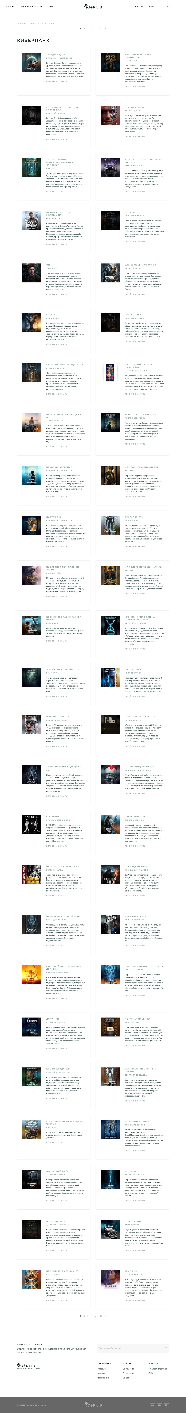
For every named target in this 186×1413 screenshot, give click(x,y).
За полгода (128, 1368)
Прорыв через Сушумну (62, 1271)
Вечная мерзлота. (58, 716)
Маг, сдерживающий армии (143, 567)
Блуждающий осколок (140, 265)
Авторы (153, 6)
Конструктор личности (140, 414)
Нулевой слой (55, 1221)
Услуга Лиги (133, 315)
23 (101, 28)
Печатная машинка (137, 1019)
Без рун (130, 212)
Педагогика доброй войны (64, 916)
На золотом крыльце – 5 (62, 866)
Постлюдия (54, 517)
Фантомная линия (137, 1121)
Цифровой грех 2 (136, 816)
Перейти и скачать (56, 81)
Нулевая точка (135, 107)
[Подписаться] (166, 1348)
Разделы (138, 6)
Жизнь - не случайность (62, 669)
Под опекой (133, 1221)
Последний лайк (57, 1171)
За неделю (128, 1373)
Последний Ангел (137, 866)
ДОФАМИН (52, 1019)
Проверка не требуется (140, 716)
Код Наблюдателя (58, 1069)
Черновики (103, 1377)
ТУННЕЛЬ (130, 1171)
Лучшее (168, 6)
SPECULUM (52, 816)
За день (127, 1377)
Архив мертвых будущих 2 (63, 766)
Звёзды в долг (56, 54)
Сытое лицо (133, 669)
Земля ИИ (131, 1271)
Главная (9, 6)
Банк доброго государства (64, 364)
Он (48, 265)
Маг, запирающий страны (142, 467)
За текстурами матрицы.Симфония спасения (59, 162)
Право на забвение (59, 467)
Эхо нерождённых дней (141, 766)
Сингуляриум (134, 517)
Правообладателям (32, 6)
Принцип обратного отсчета (144, 966)
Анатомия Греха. (136, 916)
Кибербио (52, 315)
